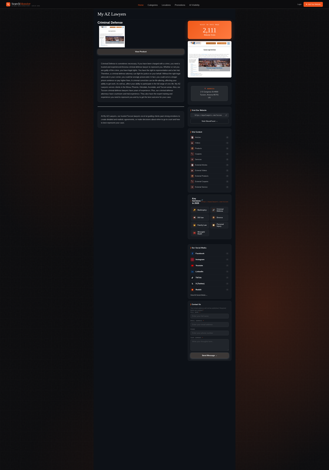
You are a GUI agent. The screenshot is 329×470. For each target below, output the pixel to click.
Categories (153, 5)
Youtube (199, 266)
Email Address (197, 320)
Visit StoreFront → (210, 121)
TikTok (199, 278)
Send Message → (209, 355)
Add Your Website (314, 4)
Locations (166, 5)
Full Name (195, 312)
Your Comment (196, 337)
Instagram (200, 259)
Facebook (200, 253)
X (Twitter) (200, 284)
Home (141, 5)
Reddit (198, 290)
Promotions (180, 5)
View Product (141, 52)
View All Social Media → (198, 295)
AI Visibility (194, 5)
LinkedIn (199, 272)
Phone (192, 329)
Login (299, 4)
